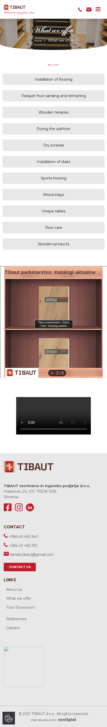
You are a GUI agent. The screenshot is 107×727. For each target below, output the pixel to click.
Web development (44, 720)
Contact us (20, 567)
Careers (12, 628)
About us (14, 589)
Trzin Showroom (20, 607)
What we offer (18, 598)
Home (38, 40)
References (16, 619)
